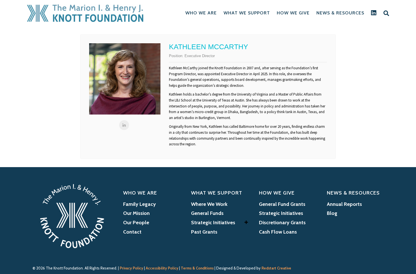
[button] (246, 222)
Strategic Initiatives (213, 222)
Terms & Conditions (197, 268)
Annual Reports (344, 204)
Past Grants (204, 232)
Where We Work (209, 204)
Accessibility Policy (162, 268)
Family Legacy (139, 204)
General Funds (207, 213)
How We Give (293, 13)
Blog (332, 213)
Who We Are (201, 13)
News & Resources (340, 13)
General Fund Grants (282, 204)
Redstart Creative (276, 268)
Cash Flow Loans (278, 232)
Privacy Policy (131, 268)
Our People (136, 222)
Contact (132, 232)
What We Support (247, 13)
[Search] (384, 13)
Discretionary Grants (282, 222)
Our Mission (136, 213)
